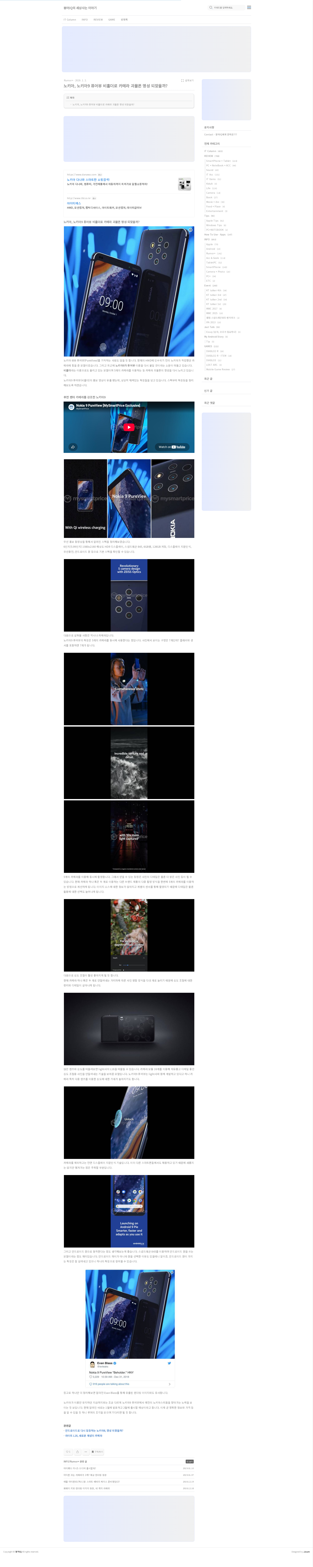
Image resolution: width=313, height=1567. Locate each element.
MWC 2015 (214, 313)
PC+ (211, 276)
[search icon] (210, 8)
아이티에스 (74, 203)
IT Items (213, 179)
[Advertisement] (156, 49)
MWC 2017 (214, 308)
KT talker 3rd (216, 294)
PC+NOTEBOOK (217, 229)
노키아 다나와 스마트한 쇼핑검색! (88, 179)
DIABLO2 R (215, 351)
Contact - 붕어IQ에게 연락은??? (220, 134)
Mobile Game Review (220, 369)
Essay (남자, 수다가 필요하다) (223, 331)
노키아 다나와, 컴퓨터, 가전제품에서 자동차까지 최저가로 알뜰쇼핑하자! (107, 184)
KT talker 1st (216, 304)
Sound (212, 170)
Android (213, 248)
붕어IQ (18, 1551)
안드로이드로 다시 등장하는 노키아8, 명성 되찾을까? (94, 1430)
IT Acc (213, 174)
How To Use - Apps (218, 234)
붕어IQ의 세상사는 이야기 (80, 8)
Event (210, 285)
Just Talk (212, 327)
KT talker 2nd (216, 299)
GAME (111, 19)
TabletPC (214, 262)
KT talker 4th (216, 290)
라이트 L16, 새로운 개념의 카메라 (83, 1435)
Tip (210, 341)
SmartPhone (216, 267)
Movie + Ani (215, 201)
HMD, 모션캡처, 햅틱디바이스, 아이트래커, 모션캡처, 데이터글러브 (104, 207)
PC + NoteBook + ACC (221, 165)
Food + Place (215, 206)
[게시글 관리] (86, 1452)
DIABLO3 (213, 360)
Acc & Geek (215, 258)
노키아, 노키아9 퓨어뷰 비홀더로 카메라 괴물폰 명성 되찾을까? (103, 104)
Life (211, 188)
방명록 (124, 19)
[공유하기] (77, 1452)
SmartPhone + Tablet (221, 160)
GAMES (211, 346)
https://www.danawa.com (81, 174)
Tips (209, 215)
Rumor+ (68, 80)
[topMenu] (249, 7)
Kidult (211, 183)
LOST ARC (214, 364)
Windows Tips (216, 225)
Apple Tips (215, 220)
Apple (212, 244)
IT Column (70, 19)
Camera (213, 192)
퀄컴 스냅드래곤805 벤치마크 (222, 317)
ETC (210, 280)
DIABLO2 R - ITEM (219, 355)
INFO (85, 19)
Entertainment (216, 211)
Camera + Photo (218, 271)
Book (212, 197)
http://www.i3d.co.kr (79, 198)
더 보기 (190, 1461)
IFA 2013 (213, 322)
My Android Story (216, 336)
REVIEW (98, 19)
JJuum (306, 1551)
